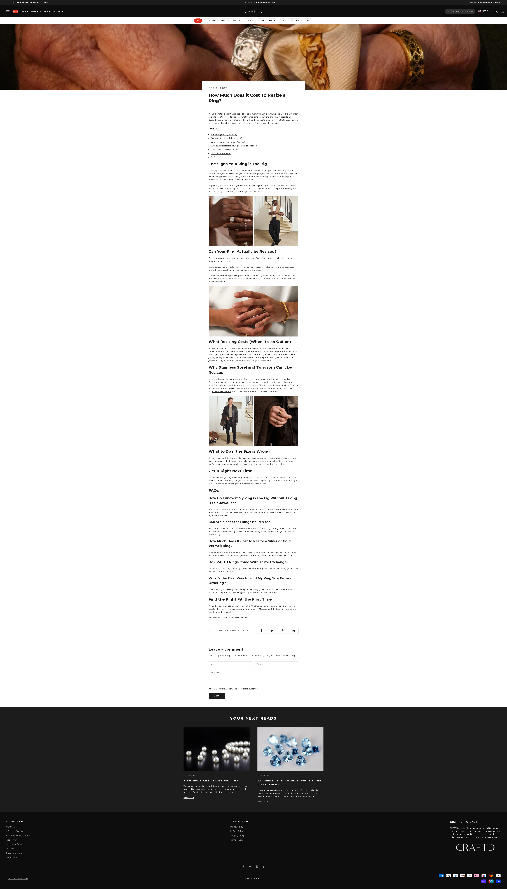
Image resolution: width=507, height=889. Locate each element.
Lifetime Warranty (14, 831)
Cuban (261, 21)
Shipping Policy (237, 835)
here (246, 618)
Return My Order (14, 844)
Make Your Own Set (230, 21)
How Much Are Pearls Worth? (211, 780)
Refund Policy (236, 831)
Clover (307, 21)
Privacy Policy (263, 655)
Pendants (35, 11)
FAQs (213, 157)
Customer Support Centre (18, 835)
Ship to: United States (18, 878)
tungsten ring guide (221, 391)
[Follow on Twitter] (250, 866)
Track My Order (13, 840)
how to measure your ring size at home (265, 480)
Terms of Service (282, 655)
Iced (282, 21)
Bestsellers (211, 21)
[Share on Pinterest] (282, 631)
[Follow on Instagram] (257, 866)
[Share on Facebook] (261, 631)
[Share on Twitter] (272, 631)
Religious (249, 21)
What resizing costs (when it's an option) (229, 142)
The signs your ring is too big (224, 134)
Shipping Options (14, 853)
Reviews (10, 848)
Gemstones (294, 21)
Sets (60, 11)
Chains (24, 11)
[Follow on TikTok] (263, 866)
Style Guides (189, 775)
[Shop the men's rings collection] (253, 221)
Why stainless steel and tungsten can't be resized (234, 146)
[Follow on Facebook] (243, 866)
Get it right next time (221, 153)
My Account (12, 857)
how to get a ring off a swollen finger (243, 123)
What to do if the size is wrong (225, 149)
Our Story (10, 827)
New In (272, 21)
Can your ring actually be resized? (226, 138)
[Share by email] (293, 631)
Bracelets (49, 11)
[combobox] (461, 11)
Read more (189, 797)
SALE (15, 11)
